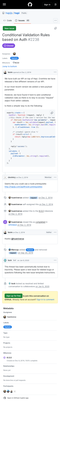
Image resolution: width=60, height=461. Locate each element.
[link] (15, 197)
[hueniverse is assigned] (14, 53)
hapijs (9, 13)
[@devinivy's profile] (5, 177)
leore (10, 72)
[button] (52, 113)
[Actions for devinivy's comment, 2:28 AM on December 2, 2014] (55, 177)
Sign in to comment (45, 299)
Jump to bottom (9, 66)
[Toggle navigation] (4, 4)
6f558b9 (13, 225)
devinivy (12, 177)
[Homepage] (30, 4)
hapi (17, 13)
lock (10, 260)
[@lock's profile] (5, 260)
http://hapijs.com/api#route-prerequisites (23, 186)
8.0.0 (41, 211)
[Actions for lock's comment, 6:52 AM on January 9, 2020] (55, 260)
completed (40, 222)
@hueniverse (17, 238)
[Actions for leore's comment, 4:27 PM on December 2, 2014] (55, 232)
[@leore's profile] (5, 72)
